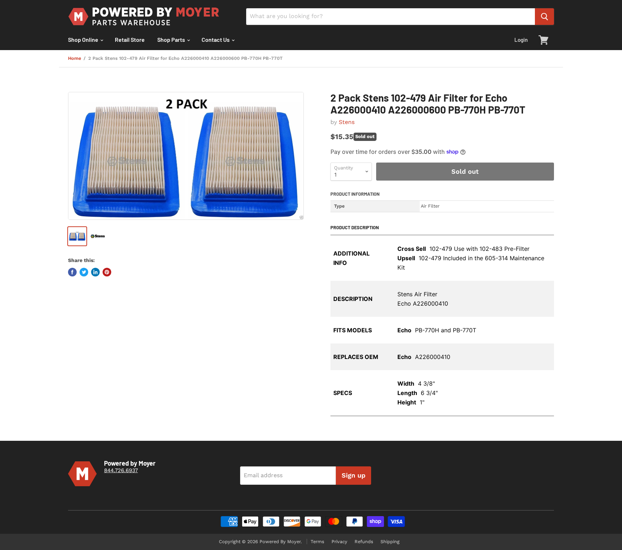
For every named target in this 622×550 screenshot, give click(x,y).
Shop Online (83, 39)
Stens (347, 122)
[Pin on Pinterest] (107, 272)
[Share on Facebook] (72, 272)
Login (521, 39)
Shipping (390, 541)
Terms (317, 541)
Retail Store (130, 39)
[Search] (544, 16)
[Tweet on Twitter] (84, 272)
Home (74, 58)
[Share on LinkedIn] (95, 272)
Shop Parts (171, 39)
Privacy (339, 541)
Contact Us (216, 39)
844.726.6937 (121, 470)
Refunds (364, 541)
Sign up (353, 475)
